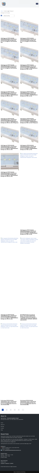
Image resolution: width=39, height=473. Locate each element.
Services (2, 426)
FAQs (2, 429)
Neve (15, 471)
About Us (2, 424)
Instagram (7, 463)
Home (2, 422)
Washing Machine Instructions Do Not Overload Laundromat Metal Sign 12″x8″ (16, 443)
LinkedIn (11, 463)
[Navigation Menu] (37, 4)
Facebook (2, 463)
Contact (2, 428)
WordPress (23, 471)
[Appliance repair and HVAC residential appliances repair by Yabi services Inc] (4, 4)
